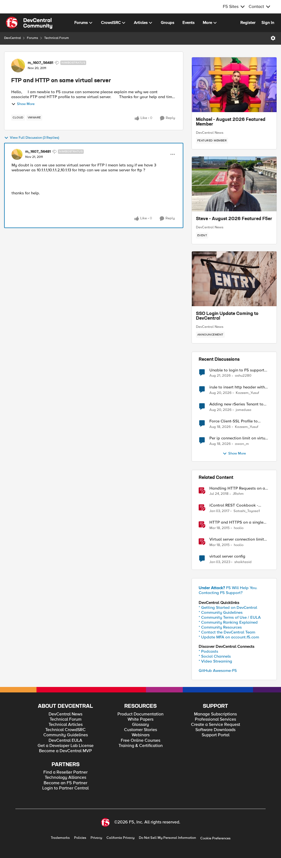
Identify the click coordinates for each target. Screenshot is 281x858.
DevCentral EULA (65, 740)
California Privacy (120, 838)
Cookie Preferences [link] (215, 838)
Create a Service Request (215, 724)
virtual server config (227, 556)
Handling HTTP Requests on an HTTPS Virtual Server (238, 488)
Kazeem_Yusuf (247, 393)
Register (247, 22)
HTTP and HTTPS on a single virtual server (236, 522)
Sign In (268, 22)
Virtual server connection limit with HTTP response (236, 539)
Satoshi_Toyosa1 (247, 511)
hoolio (238, 528)
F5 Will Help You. (228, 587)
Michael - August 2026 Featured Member (230, 122)
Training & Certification (141, 745)
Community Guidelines (65, 735)
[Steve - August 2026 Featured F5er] (234, 184)
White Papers (140, 719)
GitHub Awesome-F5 (218, 670)
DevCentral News (209, 132)
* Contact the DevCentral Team (227, 632)
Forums (32, 38)
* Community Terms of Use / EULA (230, 617)
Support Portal (215, 735)
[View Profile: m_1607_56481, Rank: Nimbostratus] (18, 65)
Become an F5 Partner (65, 783)
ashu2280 (243, 376)
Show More (26, 104)
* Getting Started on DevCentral (228, 607)
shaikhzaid (243, 562)
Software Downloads (215, 729)
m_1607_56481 (40, 63)
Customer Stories (140, 729)
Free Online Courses (140, 740)
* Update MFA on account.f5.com (229, 637)
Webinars (141, 735)
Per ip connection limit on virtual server (239, 438)
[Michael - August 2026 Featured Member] (234, 84)
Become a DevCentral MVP (65, 751)
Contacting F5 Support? (221, 592)
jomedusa (243, 410)
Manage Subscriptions (215, 714)
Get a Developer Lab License (66, 745)
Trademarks (60, 838)
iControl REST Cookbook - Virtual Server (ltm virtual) (233, 505)
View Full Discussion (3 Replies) (34, 138)
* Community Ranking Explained (228, 622)
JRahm (238, 494)
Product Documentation (140, 714)
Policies (80, 838)
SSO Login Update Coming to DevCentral (227, 316)
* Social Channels (215, 656)
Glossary (140, 724)
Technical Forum (56, 38)
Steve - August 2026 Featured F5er (234, 219)
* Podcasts (208, 651)
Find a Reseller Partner (65, 772)
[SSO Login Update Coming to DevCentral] (234, 278)
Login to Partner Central (65, 788)
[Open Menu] (273, 38)
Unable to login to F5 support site (236, 370)
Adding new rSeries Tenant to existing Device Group (236, 404)
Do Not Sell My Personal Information (167, 838)
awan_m (242, 444)
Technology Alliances (65, 777)
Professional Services (215, 719)
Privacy (96, 838)
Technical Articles (66, 724)
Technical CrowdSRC (65, 729)
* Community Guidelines (221, 612)
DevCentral (12, 38)
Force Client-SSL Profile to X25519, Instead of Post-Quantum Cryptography (233, 421)
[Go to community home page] (29, 22)
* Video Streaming (215, 661)
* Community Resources (220, 627)
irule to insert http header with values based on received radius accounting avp (239, 387)
